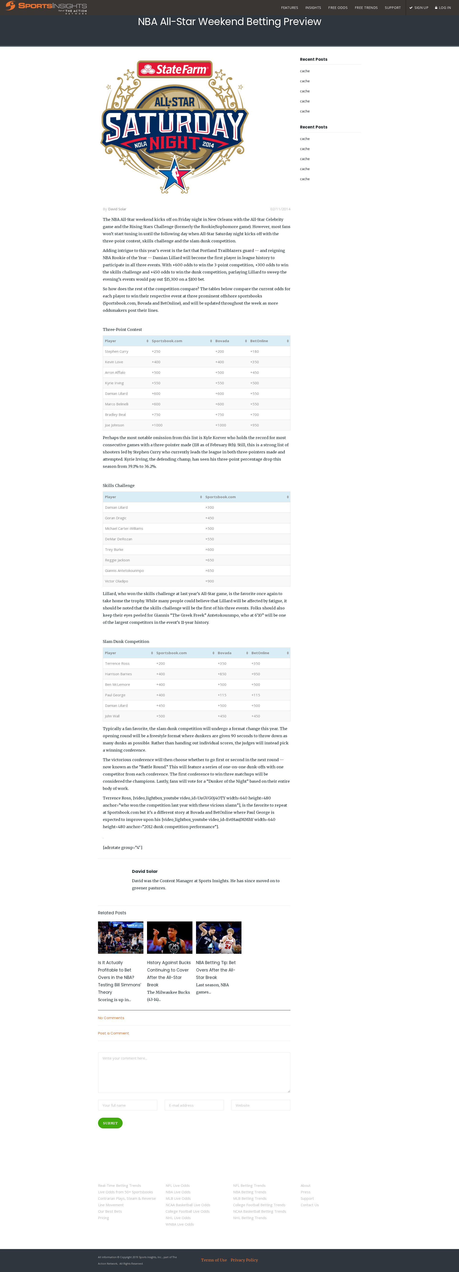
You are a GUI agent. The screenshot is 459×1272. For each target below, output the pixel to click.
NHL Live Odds (178, 1217)
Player (110, 340)
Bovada (222, 340)
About (306, 1185)
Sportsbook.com (167, 340)
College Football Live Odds (188, 1211)
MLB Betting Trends (250, 1198)
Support (307, 1198)
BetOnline (259, 340)
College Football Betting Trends (259, 1204)
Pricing (103, 1217)
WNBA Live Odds (180, 1224)
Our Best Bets (110, 1211)
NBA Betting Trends (249, 1191)
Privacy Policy (244, 1260)
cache (305, 71)
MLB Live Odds (178, 1198)
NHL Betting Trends (250, 1217)
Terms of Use (214, 1260)
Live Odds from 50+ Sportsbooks (125, 1191)
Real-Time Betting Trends (119, 1185)
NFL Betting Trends (249, 1185)
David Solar (117, 208)
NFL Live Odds (178, 1185)
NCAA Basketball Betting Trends (259, 1211)
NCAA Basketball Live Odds (188, 1204)
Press (306, 1191)
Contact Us (310, 1204)
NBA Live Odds (178, 1191)
